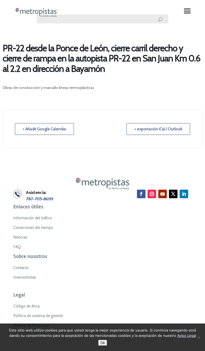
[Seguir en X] (173, 194)
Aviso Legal (186, 335)
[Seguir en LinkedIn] (184, 194)
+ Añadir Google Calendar (44, 129)
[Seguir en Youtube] (162, 194)
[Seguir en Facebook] (141, 194)
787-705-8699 (39, 199)
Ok (102, 343)
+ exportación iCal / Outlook (158, 129)
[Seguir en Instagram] (152, 194)
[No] (198, 337)
